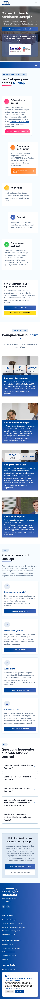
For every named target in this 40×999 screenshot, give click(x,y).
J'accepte (19, 991)
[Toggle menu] (36, 65)
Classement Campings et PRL (11, 931)
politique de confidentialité (13, 988)
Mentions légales (7, 944)
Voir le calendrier (20, 650)
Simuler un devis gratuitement (20, 29)
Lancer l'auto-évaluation (20, 729)
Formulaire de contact (9, 969)
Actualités (5, 959)
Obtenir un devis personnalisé (20, 866)
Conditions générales (9, 955)
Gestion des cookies (9, 952)
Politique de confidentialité (11, 948)
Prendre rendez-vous (20, 611)
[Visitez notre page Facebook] (8, 906)
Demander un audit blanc (20, 690)
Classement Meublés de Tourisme (13, 927)
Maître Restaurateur (8, 934)
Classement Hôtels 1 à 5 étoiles (12, 923)
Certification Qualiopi (9, 920)
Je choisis (9, 991)
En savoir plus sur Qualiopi (20, 872)
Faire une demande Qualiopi (20, 171)
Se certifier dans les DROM (20, 313)
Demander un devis (20, 307)
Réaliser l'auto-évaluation (16, 131)
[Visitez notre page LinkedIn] (3, 906)
